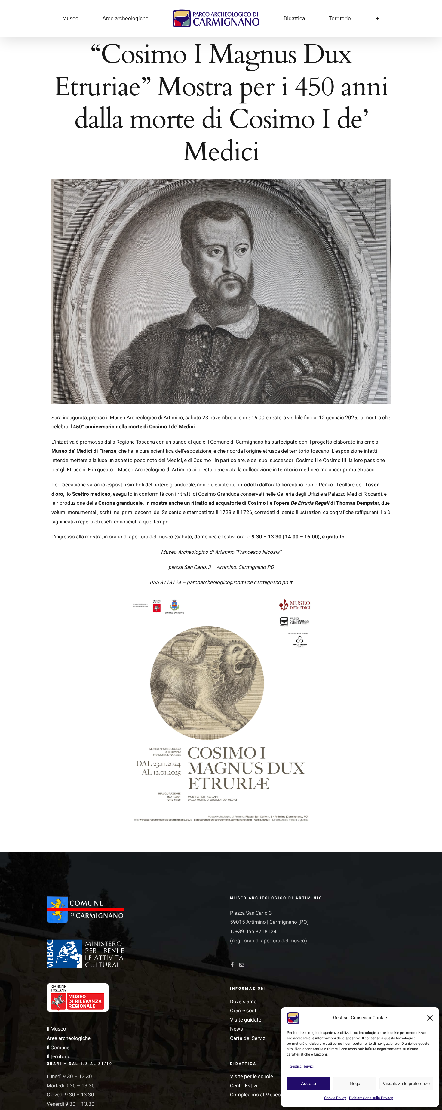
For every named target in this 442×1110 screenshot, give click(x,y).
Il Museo (56, 1029)
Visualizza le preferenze (406, 1083)
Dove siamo (243, 1001)
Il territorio (59, 1056)
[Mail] (241, 964)
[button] (430, 1018)
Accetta (308, 1083)
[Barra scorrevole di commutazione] (332, 18)
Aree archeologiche (69, 1038)
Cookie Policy (335, 1098)
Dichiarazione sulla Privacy (371, 1098)
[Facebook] (232, 964)
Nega (355, 1083)
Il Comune (58, 1047)
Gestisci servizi (302, 1066)
